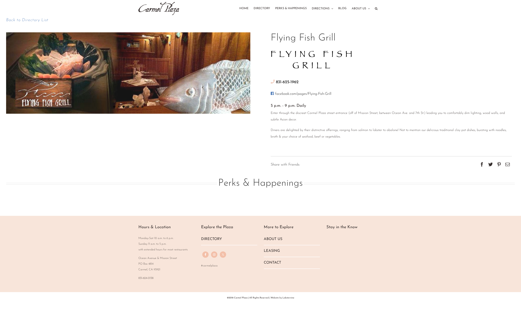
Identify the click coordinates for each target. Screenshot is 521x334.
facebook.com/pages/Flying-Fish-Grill (302, 94)
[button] (376, 8)
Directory (211, 239)
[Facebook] (482, 164)
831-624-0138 (145, 278)
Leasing (272, 251)
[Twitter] (490, 164)
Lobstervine (288, 298)
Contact (272, 263)
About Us (273, 239)
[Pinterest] (499, 164)
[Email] (507, 164)
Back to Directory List (27, 20)
